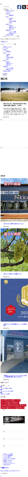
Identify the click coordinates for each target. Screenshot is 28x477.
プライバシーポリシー (9, 463)
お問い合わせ (6, 464)
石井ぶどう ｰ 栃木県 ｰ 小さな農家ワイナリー (12, 273)
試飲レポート (9, 63)
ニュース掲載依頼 (8, 455)
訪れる (5, 50)
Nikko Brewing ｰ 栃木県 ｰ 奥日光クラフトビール (13, 223)
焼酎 (7, 56)
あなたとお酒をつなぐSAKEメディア (10, 470)
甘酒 (7, 59)
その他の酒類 (9, 57)
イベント (17, 400)
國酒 (17, 402)
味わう (5, 60)
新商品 (8, 62)
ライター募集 (6, 457)
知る (4, 53)
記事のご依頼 (6, 71)
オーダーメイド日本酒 (9, 458)
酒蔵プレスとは (7, 47)
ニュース (5, 48)
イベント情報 (9, 68)
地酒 (23, 405)
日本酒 (8, 54)
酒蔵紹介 (8, 51)
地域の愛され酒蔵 (15, 405)
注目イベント (12, 407)
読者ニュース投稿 (8, 454)
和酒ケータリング (8, 460)
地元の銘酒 (4, 405)
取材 (11, 402)
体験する (5, 66)
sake (3, 400)
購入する (8, 65)
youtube (9, 400)
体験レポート (9, 69)
